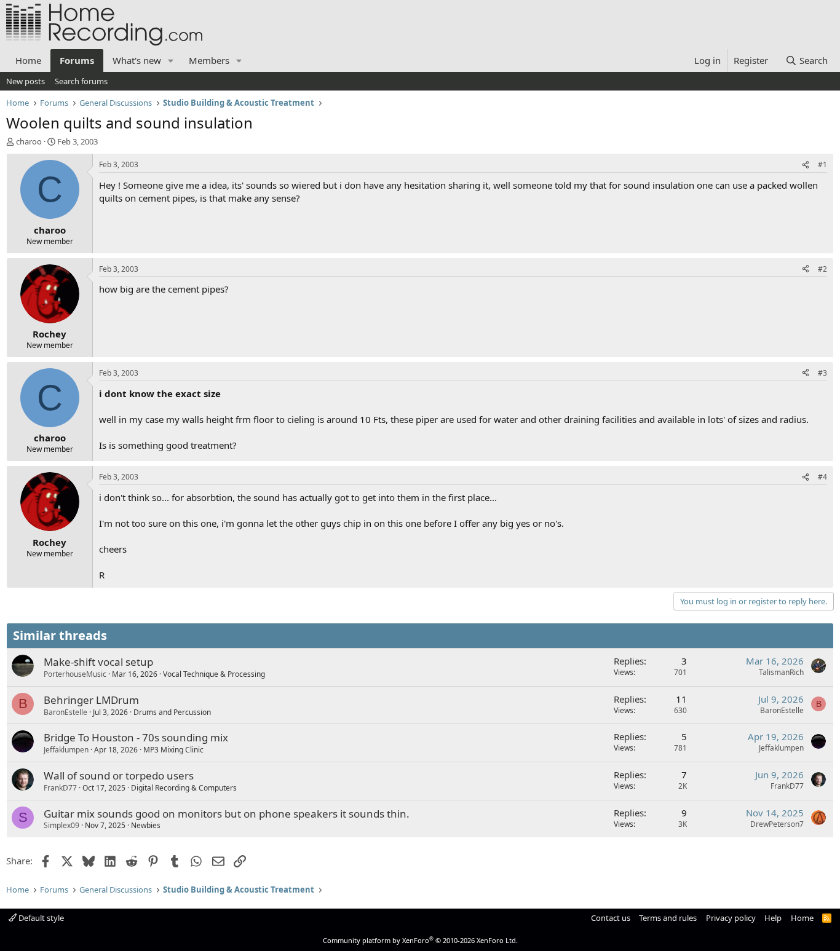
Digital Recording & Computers (184, 788)
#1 (822, 164)
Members (209, 60)
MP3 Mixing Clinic (173, 749)
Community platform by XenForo (420, 940)
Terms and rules (668, 917)
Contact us (610, 917)
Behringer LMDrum (91, 700)
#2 (822, 269)
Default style (40, 917)
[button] (171, 60)
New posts (25, 81)
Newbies (145, 825)
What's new (137, 60)
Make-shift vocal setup (98, 662)
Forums (77, 60)
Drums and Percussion (172, 712)
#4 (822, 477)
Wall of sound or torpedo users (119, 775)
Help (773, 917)
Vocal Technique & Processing (214, 674)
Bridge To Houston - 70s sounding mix (136, 737)
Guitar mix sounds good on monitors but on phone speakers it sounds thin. (227, 814)
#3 (822, 373)
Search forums (81, 81)
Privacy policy (731, 917)
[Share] (806, 165)
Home (28, 60)
